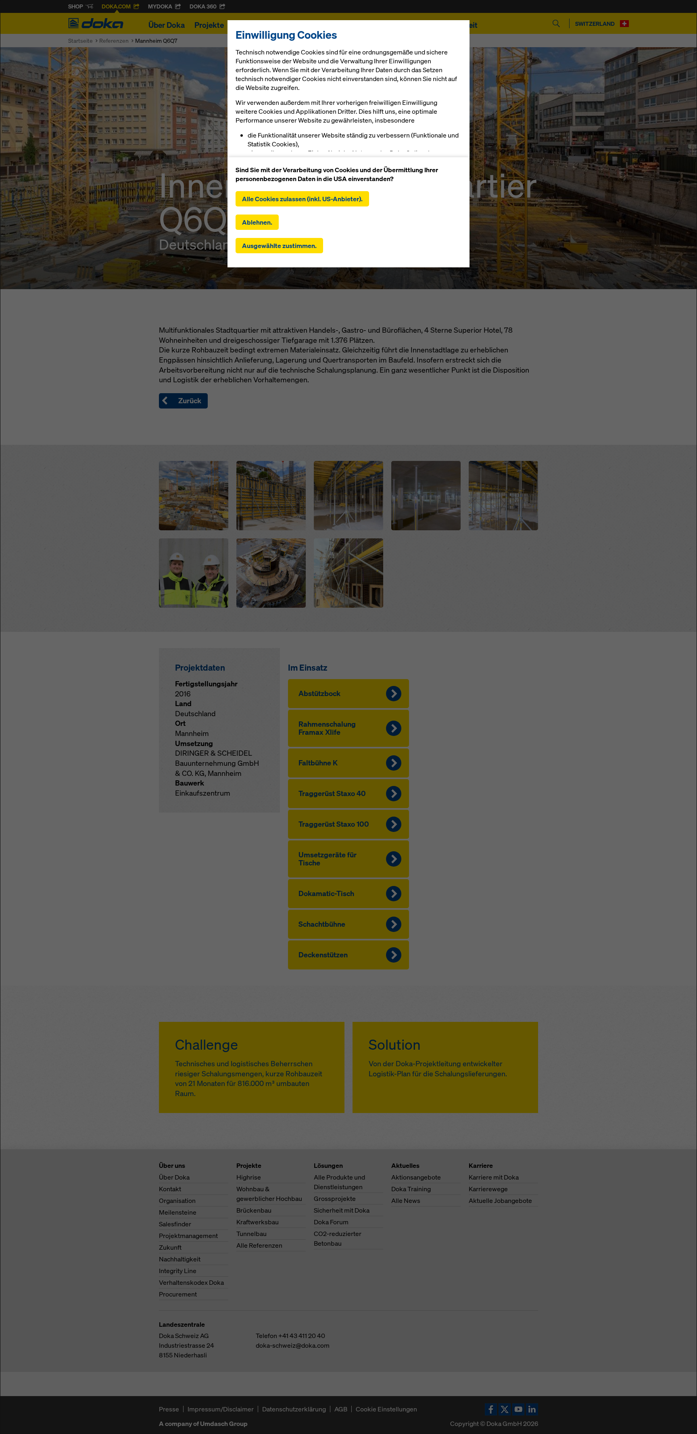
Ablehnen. (257, 222)
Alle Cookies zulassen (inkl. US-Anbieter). (302, 198)
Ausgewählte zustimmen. (279, 245)
